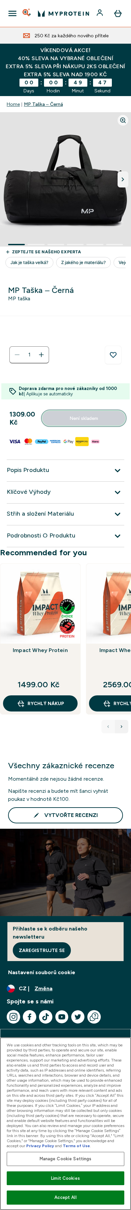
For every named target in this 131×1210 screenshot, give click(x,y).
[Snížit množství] (17, 355)
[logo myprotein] (63, 13)
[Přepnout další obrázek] (123, 179)
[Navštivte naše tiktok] (45, 1017)
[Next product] (121, 726)
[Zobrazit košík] (118, 13)
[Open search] (27, 13)
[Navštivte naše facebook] (29, 1017)
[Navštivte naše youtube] (62, 1017)
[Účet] (100, 13)
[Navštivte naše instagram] (13, 1017)
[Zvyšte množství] (41, 355)
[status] (29, 355)
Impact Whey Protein (40, 650)
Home (13, 104)
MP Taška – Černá (43, 104)
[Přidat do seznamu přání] (113, 355)
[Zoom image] (123, 120)
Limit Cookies (65, 1178)
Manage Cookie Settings (66, 1158)
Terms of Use (76, 1145)
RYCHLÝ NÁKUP (46, 703)
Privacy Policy (40, 1145)
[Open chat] (94, 1017)
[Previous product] (108, 726)
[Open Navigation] (12, 13)
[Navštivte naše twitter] (78, 1017)
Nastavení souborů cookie (41, 972)
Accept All (65, 1197)
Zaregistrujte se (42, 950)
